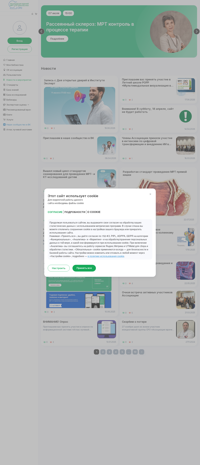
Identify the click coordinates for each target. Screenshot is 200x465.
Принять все (84, 268)
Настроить (58, 268)
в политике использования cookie (106, 256)
